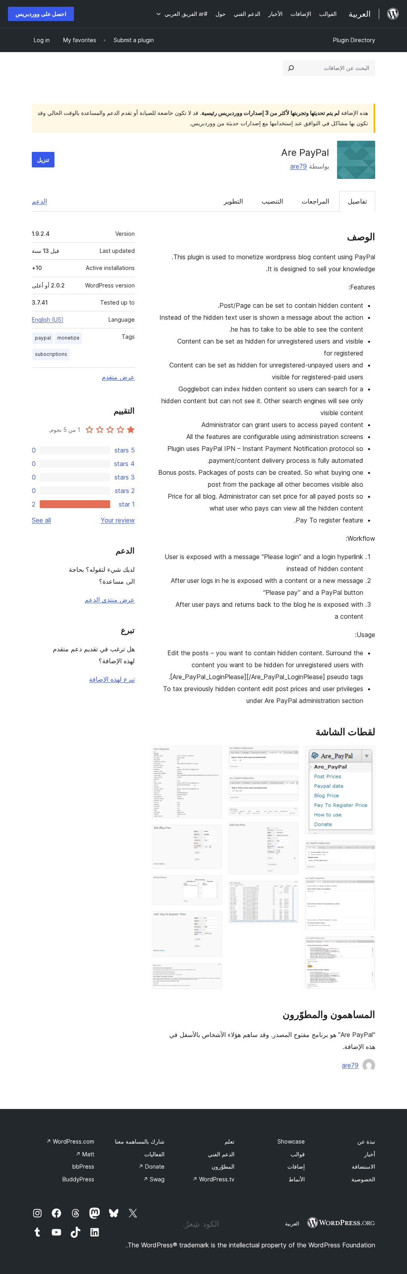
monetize (68, 338)
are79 (298, 166)
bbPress (83, 1166)
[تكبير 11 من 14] (211, 835)
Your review (118, 520)
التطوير (233, 201)
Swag (154, 1179)
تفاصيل (357, 201)
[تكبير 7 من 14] (288, 818)
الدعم (39, 201)
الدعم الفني (221, 1154)
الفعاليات (154, 1154)
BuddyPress (78, 1179)
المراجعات (315, 201)
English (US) (48, 319)
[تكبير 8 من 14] (288, 833)
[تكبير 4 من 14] (364, 947)
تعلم (230, 1141)
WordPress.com (70, 1141)
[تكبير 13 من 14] (211, 922)
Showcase (291, 1141)
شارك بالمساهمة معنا (140, 1141)
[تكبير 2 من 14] (364, 851)
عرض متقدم (118, 377)
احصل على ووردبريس (41, 13)
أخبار (369, 1154)
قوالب (298, 1154)
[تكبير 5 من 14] (288, 757)
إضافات (296, 1166)
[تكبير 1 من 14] (364, 757)
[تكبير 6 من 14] (288, 786)
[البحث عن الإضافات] (291, 68)
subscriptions (51, 354)
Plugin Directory (354, 40)
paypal (43, 338)
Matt (85, 1154)
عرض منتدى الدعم (110, 600)
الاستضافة (363, 1166)
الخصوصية (363, 1179)
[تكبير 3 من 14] (364, 887)
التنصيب (272, 201)
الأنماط (297, 1179)
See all (41, 520)
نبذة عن (366, 1141)
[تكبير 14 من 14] (211, 974)
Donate (151, 1166)
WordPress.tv (213, 1179)
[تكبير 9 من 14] (288, 891)
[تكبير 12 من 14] (211, 886)
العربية (292, 1223)
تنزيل (43, 159)
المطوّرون (223, 1166)
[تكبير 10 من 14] (211, 757)
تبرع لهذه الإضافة (112, 679)
